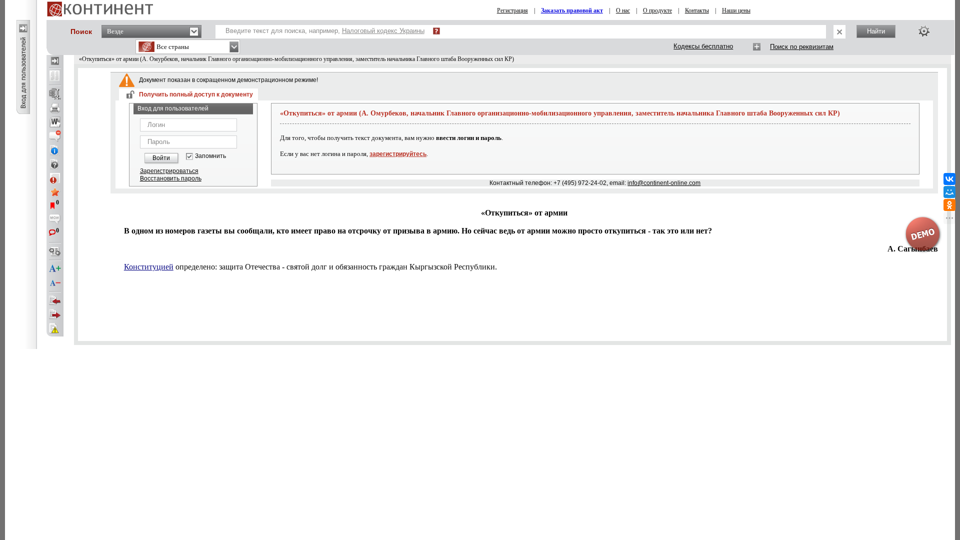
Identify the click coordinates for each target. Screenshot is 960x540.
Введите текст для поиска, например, (325, 30)
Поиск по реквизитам (802, 46)
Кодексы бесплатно (703, 46)
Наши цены (736, 10)
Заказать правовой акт (572, 10)
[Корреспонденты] (55, 300)
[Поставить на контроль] (55, 178)
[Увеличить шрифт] (55, 269)
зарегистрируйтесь (398, 154)
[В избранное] (55, 192)
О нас (623, 10)
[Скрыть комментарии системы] (55, 136)
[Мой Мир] (950, 192)
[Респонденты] (55, 314)
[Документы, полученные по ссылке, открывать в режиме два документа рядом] (55, 76)
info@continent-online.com (664, 183)
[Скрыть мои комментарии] (55, 220)
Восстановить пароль (171, 178)
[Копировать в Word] (55, 122)
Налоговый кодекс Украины (383, 30)
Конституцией (149, 266)
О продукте (657, 10)
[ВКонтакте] (950, 179)
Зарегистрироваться (169, 171)
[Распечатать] (55, 108)
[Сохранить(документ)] (55, 94)
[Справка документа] (55, 164)
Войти (161, 158)
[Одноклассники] (950, 205)
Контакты (697, 10)
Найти (876, 31)
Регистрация (512, 10)
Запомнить (210, 156)
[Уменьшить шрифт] (55, 283)
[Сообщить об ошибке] (55, 328)
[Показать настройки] (924, 31)
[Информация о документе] (55, 150)
